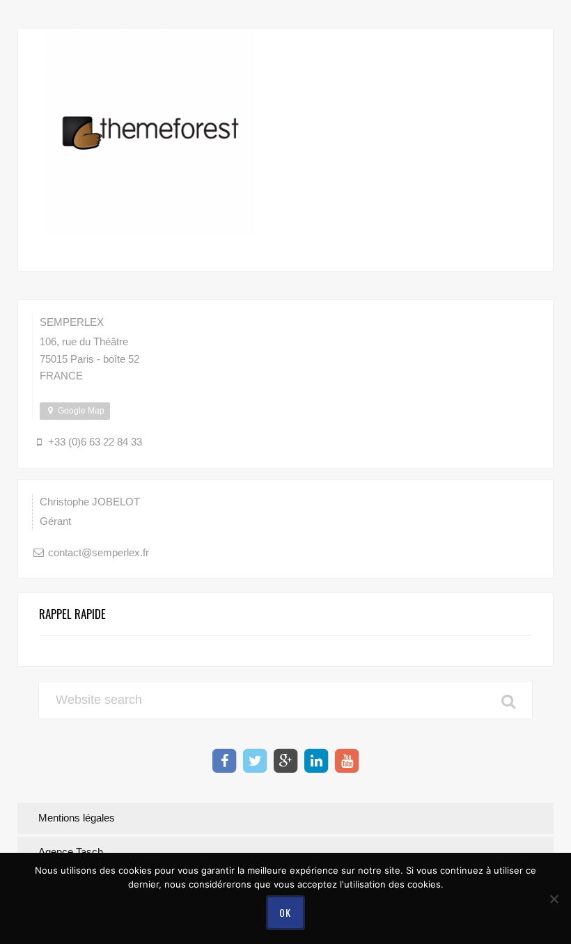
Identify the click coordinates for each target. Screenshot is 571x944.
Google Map (80, 411)
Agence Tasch (70, 852)
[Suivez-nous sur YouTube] (347, 761)
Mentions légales (76, 818)
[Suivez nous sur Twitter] (255, 761)
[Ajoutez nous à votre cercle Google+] (285, 761)
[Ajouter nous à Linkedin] (316, 761)
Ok (285, 912)
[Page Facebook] (224, 761)
